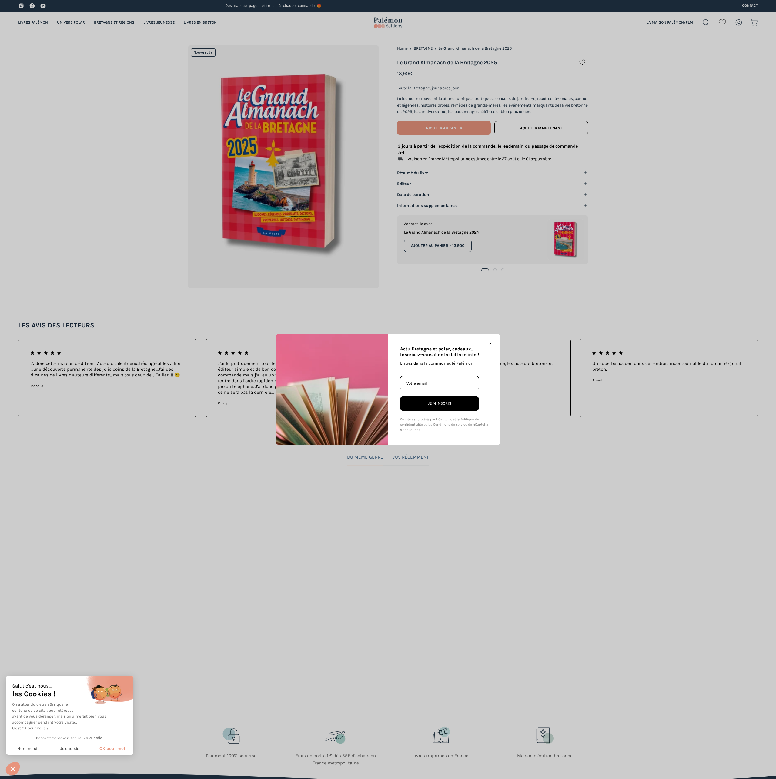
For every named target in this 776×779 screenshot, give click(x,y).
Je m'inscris (439, 403)
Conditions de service (450, 424)
